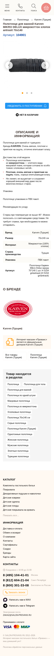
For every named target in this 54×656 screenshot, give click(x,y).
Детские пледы (11, 505)
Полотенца (23, 19)
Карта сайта (9, 557)
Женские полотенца (18, 439)
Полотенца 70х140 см (19, 417)
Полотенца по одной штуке (22, 395)
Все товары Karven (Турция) (13, 356)
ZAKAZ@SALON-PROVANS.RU (17, 615)
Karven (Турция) (42, 19)
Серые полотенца (17, 423)
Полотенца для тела (34, 384)
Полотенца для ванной (19, 389)
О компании (9, 536)
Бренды (7, 553)
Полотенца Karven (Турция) (38, 356)
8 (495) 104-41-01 (16, 575)
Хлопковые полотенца (19, 412)
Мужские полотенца (18, 445)
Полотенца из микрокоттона (22, 406)
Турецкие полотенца (18, 456)
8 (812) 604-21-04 (16, 580)
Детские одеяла (11, 501)
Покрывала (9, 489)
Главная (7, 19)
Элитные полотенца (18, 451)
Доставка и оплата (12, 528)
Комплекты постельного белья (19, 485)
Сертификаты (10, 544)
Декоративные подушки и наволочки (22, 493)
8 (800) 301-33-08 (16, 585)
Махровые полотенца (19, 401)
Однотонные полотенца (20, 434)
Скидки (6, 549)
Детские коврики (11, 497)
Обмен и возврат (12, 532)
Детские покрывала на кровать (19, 510)
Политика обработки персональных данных (22, 647)
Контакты (8, 540)
